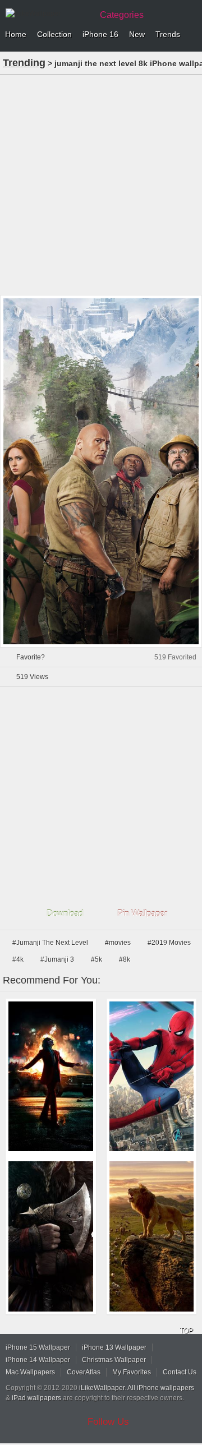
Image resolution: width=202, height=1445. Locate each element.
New (137, 34)
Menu (190, 34)
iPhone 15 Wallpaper (38, 1347)
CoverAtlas (83, 1372)
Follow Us (108, 1421)
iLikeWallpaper (102, 1388)
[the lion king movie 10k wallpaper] (151, 1236)
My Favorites (131, 1372)
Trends (167, 34)
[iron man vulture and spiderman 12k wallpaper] (151, 1076)
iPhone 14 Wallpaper (38, 1360)
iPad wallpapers (36, 1398)
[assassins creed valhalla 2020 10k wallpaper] (50, 1236)
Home (15, 34)
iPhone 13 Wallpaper (114, 1347)
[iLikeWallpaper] (48, 13)
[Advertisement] (101, 184)
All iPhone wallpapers (160, 1388)
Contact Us (179, 1372)
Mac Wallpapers (30, 1372)
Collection (54, 34)
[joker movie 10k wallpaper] (50, 1076)
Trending (24, 62)
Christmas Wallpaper (114, 1360)
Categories (122, 15)
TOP (186, 1331)
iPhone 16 (100, 34)
